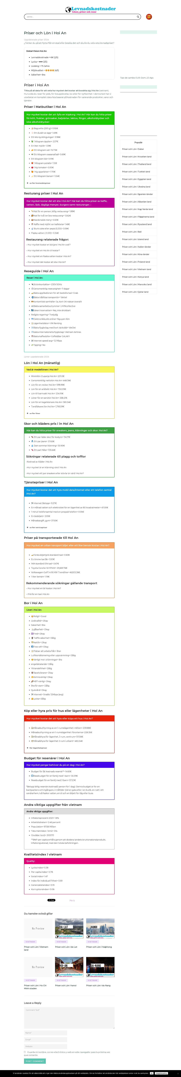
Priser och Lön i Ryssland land (137, 224)
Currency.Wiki (150, 134)
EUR (138, 78)
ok (152, 1073)
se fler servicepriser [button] (38, 527)
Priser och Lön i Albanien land (136, 202)
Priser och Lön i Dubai (133, 149)
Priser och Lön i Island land (135, 239)
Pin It (72, 900)
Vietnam (30, 942)
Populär (138, 142)
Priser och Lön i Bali (131, 232)
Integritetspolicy (161, 1073)
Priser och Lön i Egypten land (136, 179)
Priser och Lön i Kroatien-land (136, 156)
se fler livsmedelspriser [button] (40, 183)
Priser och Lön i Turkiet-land (136, 172)
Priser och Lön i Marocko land (137, 284)
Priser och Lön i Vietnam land (136, 269)
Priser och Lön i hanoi (65, 985)
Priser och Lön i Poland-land (136, 262)
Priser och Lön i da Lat (66, 947)
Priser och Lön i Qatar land (135, 292)
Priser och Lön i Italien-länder (136, 247)
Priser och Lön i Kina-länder (135, 254)
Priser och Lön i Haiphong (99, 947)
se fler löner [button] (35, 413)
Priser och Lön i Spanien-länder (137, 194)
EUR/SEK (125, 134)
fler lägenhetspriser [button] (38, 748)
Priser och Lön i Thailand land (136, 164)
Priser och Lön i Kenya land (135, 277)
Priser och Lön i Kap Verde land (137, 209)
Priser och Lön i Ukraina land (136, 187)
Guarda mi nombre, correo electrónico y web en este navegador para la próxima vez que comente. (67, 1053)
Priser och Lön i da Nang (98, 985)
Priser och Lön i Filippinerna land (138, 217)
